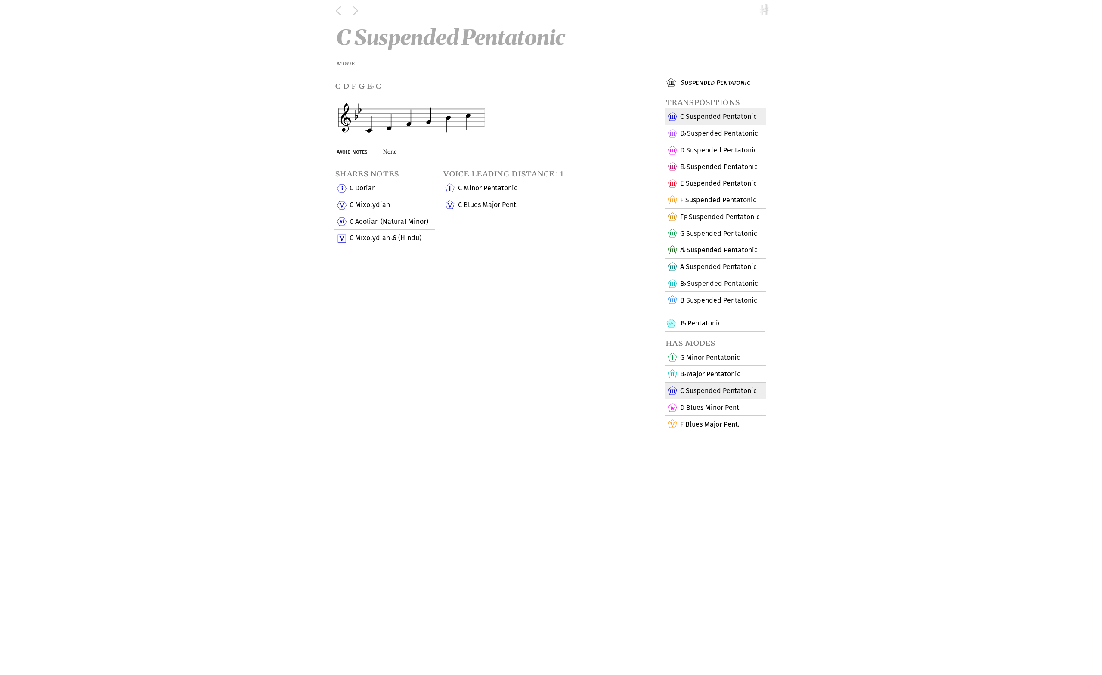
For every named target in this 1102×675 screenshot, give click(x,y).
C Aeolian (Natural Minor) (389, 221)
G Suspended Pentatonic (718, 233)
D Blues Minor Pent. (710, 407)
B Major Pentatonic (710, 374)
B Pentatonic (700, 323)
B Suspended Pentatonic (719, 283)
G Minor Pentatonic (710, 357)
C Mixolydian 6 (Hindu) (385, 238)
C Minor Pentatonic (487, 188)
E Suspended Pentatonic (718, 167)
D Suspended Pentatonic (719, 133)
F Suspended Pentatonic (718, 200)
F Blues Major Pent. (710, 424)
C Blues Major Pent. (488, 205)
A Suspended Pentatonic (718, 250)
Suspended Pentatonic (714, 82)
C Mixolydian (370, 205)
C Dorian (363, 188)
